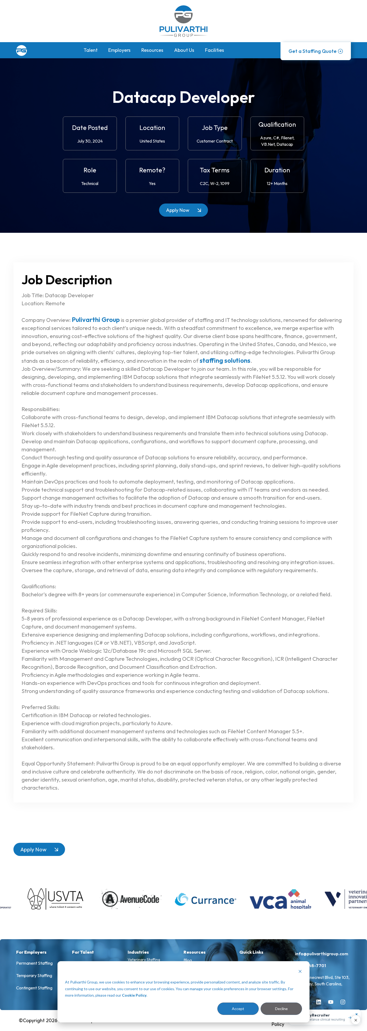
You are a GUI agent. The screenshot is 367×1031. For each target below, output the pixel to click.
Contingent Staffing (34, 987)
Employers (119, 50)
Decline (281, 1008)
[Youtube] (333, 1004)
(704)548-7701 (310, 965)
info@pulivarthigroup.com (321, 953)
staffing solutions (225, 360)
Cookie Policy (134, 995)
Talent (91, 50)
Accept (238, 1008)
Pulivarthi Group (96, 319)
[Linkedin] (321, 1004)
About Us (184, 50)
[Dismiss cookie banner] (300, 972)
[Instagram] (345, 1004)
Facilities (214, 50)
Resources (152, 50)
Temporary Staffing (34, 975)
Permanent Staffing (34, 963)
